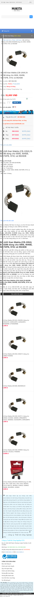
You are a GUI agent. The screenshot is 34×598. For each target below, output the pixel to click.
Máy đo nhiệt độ (26, 587)
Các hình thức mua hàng (8, 578)
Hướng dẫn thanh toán (8, 575)
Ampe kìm (15, 586)
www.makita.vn (20, 552)
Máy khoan (30, 585)
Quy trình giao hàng (7, 568)
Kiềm (17, 583)
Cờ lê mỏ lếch (22, 582)
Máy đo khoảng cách (7, 587)
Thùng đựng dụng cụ (14, 591)
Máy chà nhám (5, 585)
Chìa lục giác (10, 582)
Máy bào (29, 583)
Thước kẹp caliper (7, 589)
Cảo (17, 582)
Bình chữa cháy (21, 589)
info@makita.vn (9, 552)
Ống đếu (20, 583)
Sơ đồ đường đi (6, 580)
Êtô (14, 583)
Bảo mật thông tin (6, 564)
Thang (7, 590)
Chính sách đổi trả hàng (8, 571)
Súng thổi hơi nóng (8, 586)
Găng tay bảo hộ (20, 590)
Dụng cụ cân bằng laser (17, 587)
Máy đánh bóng (16, 585)
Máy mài (2, 586)
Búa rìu (14, 582)
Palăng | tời (4, 591)
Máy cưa (11, 585)
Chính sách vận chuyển (8, 566)
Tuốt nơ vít (24, 583)
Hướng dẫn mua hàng (7, 573)
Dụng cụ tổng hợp (10, 583)
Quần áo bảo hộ (12, 590)
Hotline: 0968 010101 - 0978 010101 (14, 2)
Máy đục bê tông (24, 585)
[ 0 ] (30, 2)
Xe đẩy (8, 591)
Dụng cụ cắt (27, 582)
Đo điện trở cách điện (22, 586)
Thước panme (14, 589)
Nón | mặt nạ (28, 589)
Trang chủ (6, 31)
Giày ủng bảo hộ (27, 590)
